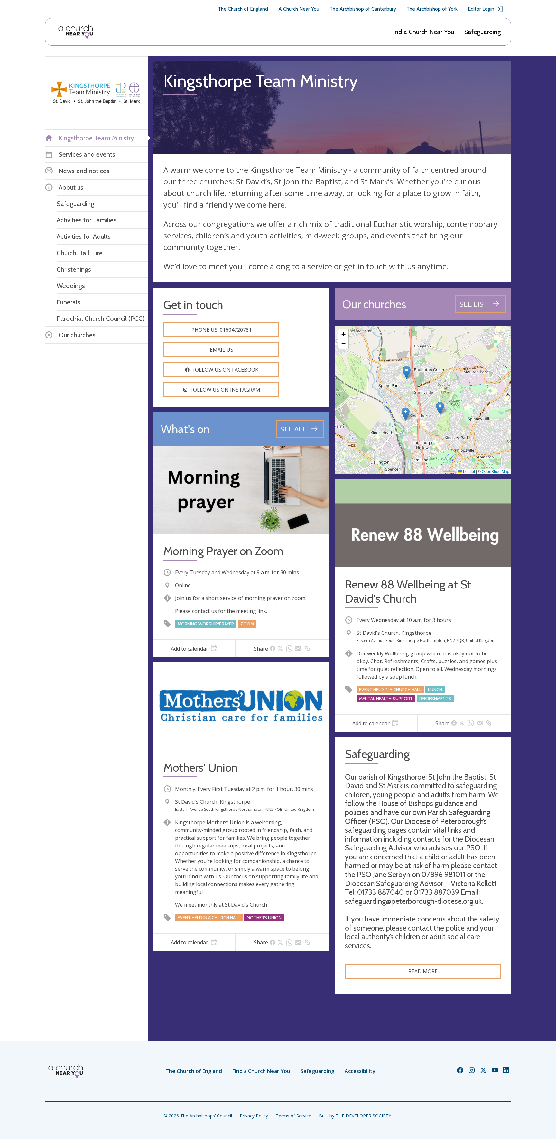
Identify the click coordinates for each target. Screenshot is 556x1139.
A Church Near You (298, 9)
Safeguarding (482, 32)
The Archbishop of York (432, 9)
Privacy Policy (254, 1116)
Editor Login (481, 9)
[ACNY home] (75, 32)
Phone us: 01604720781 (221, 329)
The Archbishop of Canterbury (362, 9)
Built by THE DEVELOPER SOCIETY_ (356, 1116)
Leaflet (468, 471)
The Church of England (243, 9)
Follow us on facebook (225, 369)
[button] (407, 372)
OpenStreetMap (495, 471)
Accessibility (360, 1071)
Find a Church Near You (422, 32)
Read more (423, 971)
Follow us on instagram (225, 389)
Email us (221, 349)
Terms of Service (293, 1116)
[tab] (194, 648)
